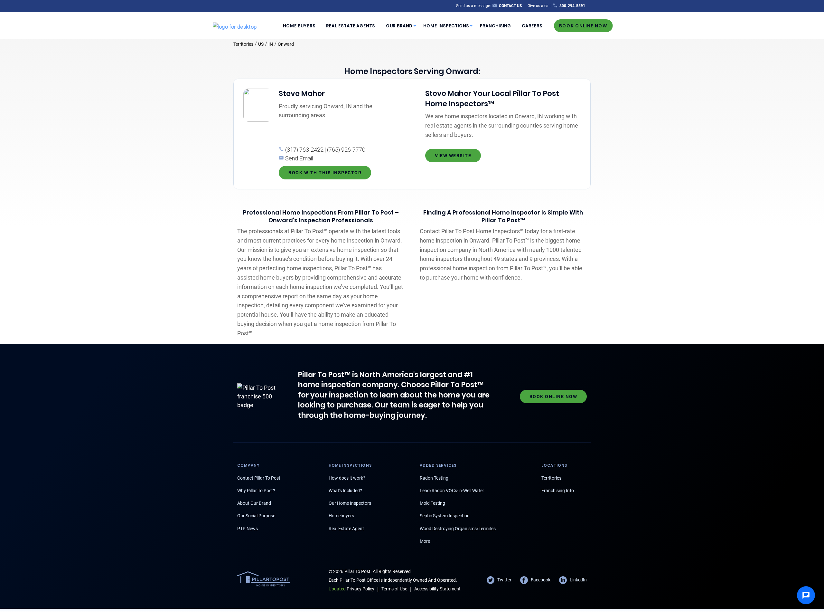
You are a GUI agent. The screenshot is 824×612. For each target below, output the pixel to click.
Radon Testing (434, 478)
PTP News (247, 528)
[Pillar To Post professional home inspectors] (235, 25)
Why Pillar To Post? (256, 490)
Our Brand (399, 26)
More (425, 541)
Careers (532, 26)
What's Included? (345, 490)
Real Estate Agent (346, 528)
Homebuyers (341, 515)
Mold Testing (432, 503)
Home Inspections (446, 26)
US (261, 44)
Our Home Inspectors (350, 503)
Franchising (495, 26)
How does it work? (347, 478)
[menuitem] (299, 25)
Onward (286, 44)
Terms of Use (394, 588)
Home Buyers (299, 26)
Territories (243, 44)
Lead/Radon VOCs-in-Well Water (452, 490)
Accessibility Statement (437, 588)
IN (270, 44)
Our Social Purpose (256, 515)
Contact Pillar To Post (258, 478)
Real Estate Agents (350, 26)
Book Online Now (583, 26)
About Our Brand (254, 503)
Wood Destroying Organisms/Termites (458, 528)
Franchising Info (557, 490)
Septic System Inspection (445, 515)
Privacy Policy (351, 588)
